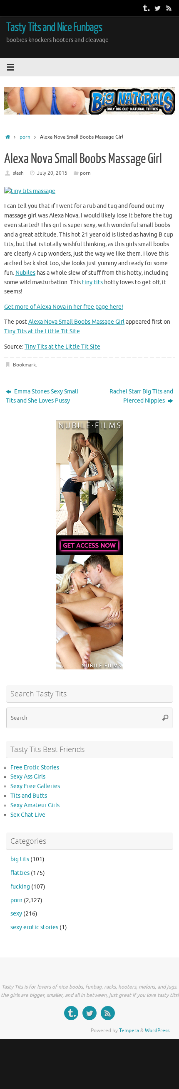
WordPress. (158, 1030)
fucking (20, 886)
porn (25, 137)
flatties (20, 873)
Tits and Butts (28, 795)
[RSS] (169, 8)
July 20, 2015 (52, 173)
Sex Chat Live (27, 814)
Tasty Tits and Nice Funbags (54, 27)
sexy (16, 913)
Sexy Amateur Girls (35, 805)
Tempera (129, 1030)
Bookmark (24, 364)
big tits (19, 859)
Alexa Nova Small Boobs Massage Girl (76, 321)
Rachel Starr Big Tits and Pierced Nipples (141, 396)
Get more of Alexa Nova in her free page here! (63, 306)
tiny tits (92, 282)
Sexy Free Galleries (35, 786)
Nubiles (25, 272)
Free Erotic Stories (34, 767)
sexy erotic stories (34, 927)
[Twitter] (157, 8)
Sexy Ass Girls (27, 776)
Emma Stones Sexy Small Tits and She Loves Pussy (42, 396)
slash (18, 173)
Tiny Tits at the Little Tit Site (42, 331)
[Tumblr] (146, 8)
